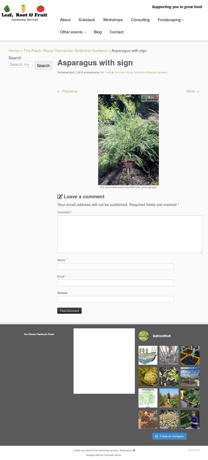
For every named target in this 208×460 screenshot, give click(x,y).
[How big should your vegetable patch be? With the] (190, 397)
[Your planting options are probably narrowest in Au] (148, 397)
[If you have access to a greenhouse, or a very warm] (190, 355)
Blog (98, 31)
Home (14, 50)
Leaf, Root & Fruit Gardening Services (99, 450)
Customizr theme (112, 455)
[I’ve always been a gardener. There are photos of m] (148, 419)
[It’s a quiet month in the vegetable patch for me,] (190, 376)
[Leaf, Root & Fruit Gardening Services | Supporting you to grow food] (24, 12)
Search (15, 57)
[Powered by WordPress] (133, 449)
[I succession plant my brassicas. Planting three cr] (168, 419)
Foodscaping (170, 19)
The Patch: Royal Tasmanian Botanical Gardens (65, 50)
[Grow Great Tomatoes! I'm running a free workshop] (190, 419)
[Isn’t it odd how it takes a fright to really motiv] (168, 397)
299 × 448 (105, 72)
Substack (87, 19)
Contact (117, 31)
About (65, 19)
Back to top (193, 449)
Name (62, 260)
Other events (72, 31)
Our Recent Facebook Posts (39, 334)
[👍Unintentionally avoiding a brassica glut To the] (148, 376)
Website (62, 293)
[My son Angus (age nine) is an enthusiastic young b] (168, 355)
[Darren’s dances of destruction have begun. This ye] (168, 376)
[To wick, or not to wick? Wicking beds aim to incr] (148, 355)
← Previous (67, 91)
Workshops (113, 19)
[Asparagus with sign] (128, 139)
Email (61, 276)
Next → (192, 91)
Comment (64, 212)
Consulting (140, 19)
